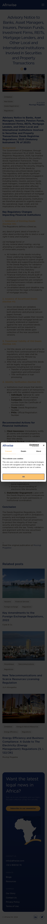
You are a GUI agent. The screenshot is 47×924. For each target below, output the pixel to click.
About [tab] (38, 451)
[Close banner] (43, 445)
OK (23, 477)
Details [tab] (23, 451)
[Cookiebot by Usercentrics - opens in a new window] (29, 445)
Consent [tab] (8, 451)
